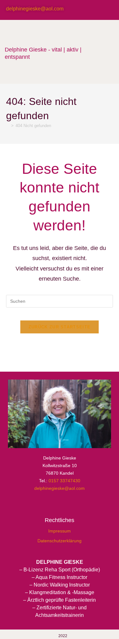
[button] (99, 51)
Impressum (59, 530)
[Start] (7, 125)
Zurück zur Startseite (59, 327)
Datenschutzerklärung (59, 540)
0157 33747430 (64, 480)
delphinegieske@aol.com (34, 8)
